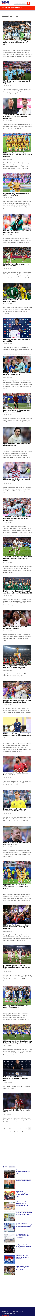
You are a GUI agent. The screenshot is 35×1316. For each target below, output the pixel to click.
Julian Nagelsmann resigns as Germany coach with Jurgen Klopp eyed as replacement (17, 116)
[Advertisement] (18, 1150)
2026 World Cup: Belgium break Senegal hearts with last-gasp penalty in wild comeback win (17, 518)
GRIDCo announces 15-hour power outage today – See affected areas (23, 1235)
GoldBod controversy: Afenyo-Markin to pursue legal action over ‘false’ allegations (24, 1225)
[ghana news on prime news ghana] (5, 3)
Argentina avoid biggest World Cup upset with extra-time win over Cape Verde (15, 42)
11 (14, 1132)
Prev (10, 1128)
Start (5, 1128)
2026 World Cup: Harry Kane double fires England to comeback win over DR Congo (17, 558)
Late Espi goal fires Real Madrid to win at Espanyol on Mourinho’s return (23, 1246)
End (23, 1132)
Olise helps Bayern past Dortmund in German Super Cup (23, 1171)
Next (18, 1132)
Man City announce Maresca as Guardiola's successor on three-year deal (16, 1078)
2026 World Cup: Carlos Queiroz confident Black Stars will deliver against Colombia (17, 154)
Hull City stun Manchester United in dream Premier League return (22, 1268)
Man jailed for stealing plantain (23, 1180)
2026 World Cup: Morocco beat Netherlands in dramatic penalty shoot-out (17, 967)
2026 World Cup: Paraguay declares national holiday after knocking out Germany (16, 926)
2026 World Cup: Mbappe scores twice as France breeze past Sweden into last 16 (17, 735)
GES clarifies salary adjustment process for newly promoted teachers (24, 1214)
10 (10, 1132)
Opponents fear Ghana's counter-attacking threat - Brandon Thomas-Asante (15, 886)
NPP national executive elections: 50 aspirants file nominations (22, 1257)
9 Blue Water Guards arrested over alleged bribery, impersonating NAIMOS (23, 1203)
